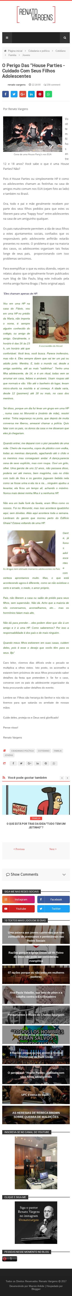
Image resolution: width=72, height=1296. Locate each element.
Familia (12, 55)
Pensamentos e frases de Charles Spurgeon (36, 1014)
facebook (56, 899)
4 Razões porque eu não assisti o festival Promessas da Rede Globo (36, 1054)
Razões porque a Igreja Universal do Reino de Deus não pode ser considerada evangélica (36, 956)
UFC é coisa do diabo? (36, 1094)
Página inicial (15, 51)
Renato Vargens (48, 1281)
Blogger (36, 1289)
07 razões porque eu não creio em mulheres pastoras (36, 974)
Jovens (26, 55)
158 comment (53, 85)
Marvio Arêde (37, 1286)
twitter (56, 909)
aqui (61, 283)
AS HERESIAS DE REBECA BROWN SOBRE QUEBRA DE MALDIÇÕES (36, 1114)
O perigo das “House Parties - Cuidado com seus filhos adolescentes (36, 1074)
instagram (21, 899)
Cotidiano (61, 51)
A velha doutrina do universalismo (36, 1034)
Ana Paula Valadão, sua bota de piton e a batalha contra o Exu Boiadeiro (36, 994)
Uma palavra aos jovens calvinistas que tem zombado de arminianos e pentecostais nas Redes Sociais (36, 936)
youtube (21, 909)
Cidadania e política (39, 51)
